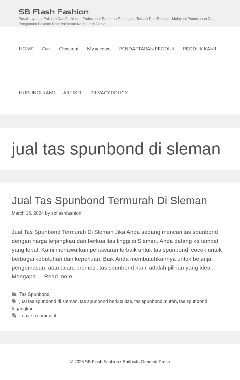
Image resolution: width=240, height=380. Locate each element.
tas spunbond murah (155, 301)
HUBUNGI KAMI (37, 92)
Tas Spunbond (34, 294)
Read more (58, 276)
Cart (46, 48)
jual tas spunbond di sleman (48, 301)
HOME (26, 48)
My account (99, 48)
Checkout (69, 48)
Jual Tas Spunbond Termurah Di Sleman (109, 201)
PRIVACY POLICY (109, 92)
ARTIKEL (72, 92)
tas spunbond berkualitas (106, 301)
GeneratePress (155, 361)
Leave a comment (37, 315)
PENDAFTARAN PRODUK (147, 48)
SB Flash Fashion (54, 11)
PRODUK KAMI (199, 48)
